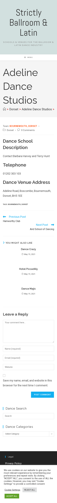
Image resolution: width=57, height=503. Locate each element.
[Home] (4, 109)
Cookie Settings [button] (12, 490)
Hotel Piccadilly (28, 269)
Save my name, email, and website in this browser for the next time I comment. (27, 383)
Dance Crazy (28, 249)
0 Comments (28, 130)
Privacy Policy (13, 463)
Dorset (10, 130)
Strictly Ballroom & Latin (28, 22)
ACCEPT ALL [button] (11, 496)
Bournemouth (14, 204)
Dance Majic (28, 288)
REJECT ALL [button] (29, 490)
